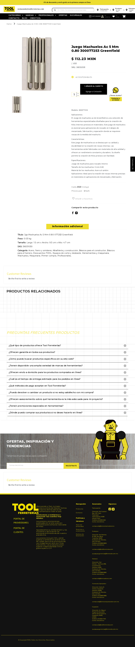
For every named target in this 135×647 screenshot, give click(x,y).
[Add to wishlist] (73, 198)
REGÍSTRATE (71, 466)
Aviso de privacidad (80, 525)
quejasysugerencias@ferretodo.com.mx (99, 553)
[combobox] (73, 10)
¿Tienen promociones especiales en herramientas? (36, 406)
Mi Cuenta (107, 16)
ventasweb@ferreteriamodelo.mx (99, 526)
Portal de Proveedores (21, 520)
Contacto (79, 513)
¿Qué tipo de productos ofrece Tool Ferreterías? (35, 345)
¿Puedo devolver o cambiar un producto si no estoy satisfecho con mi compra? (51, 392)
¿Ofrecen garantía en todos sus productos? (32, 352)
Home (9, 24)
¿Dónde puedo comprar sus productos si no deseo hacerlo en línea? (45, 412)
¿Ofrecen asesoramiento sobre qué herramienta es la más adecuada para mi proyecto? (56, 399)
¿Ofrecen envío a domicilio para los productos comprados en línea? (45, 372)
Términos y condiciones (80, 530)
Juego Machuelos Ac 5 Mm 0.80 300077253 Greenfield (39, 24)
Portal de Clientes (19, 530)
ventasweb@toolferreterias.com (99, 549)
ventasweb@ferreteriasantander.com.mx (99, 602)
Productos (79, 509)
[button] (16, 15)
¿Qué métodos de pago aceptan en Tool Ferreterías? (37, 385)
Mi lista (117, 16)
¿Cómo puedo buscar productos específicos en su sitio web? (41, 359)
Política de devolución (80, 535)
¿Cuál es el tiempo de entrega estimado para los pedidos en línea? (44, 379)
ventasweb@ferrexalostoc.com (99, 578)
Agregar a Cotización (94, 91)
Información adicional (67, 226)
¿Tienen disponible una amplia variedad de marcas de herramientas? (46, 365)
